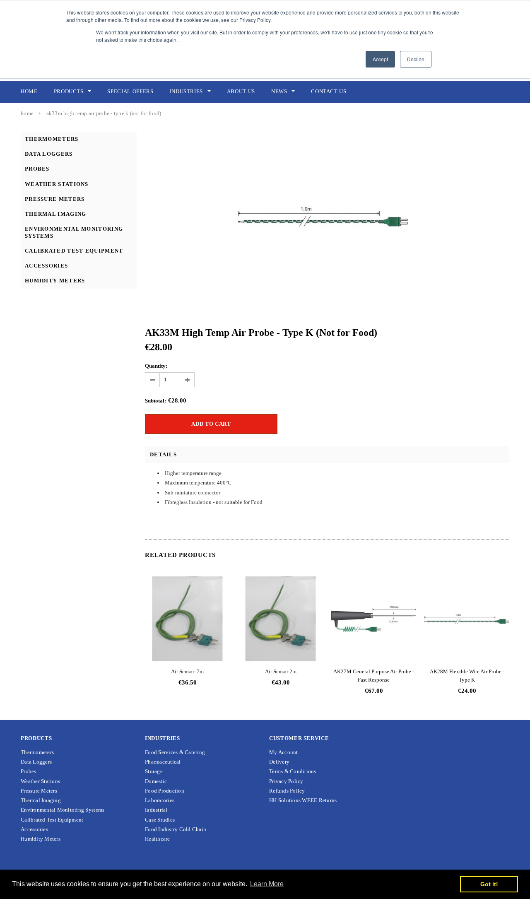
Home (27, 113)
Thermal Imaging (56, 214)
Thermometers (52, 139)
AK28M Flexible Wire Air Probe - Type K (467, 675)
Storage (154, 771)
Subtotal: (155, 401)
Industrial (156, 810)
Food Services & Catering (175, 752)
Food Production (164, 791)
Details (163, 454)
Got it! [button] (489, 884)
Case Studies (160, 820)
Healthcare (157, 839)
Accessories (46, 266)
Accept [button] (380, 59)
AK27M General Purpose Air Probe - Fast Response (373, 675)
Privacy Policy (286, 781)
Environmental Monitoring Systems (62, 810)
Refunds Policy (287, 791)
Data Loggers (49, 154)
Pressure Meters (55, 199)
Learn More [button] (267, 883)
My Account (283, 752)
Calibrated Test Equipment (74, 251)
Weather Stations (57, 184)
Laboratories (159, 800)
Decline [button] (415, 59)
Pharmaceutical (163, 762)
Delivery (279, 762)
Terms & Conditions (292, 771)
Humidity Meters (55, 280)
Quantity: (156, 366)
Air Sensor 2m (280, 671)
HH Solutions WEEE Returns (303, 800)
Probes (37, 169)
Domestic (156, 781)
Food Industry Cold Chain (175, 829)
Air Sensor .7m (187, 671)
